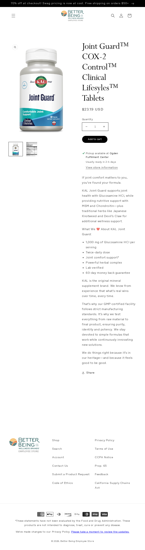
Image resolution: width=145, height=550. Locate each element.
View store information (102, 167)
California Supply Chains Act (112, 485)
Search (57, 448)
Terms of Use (104, 448)
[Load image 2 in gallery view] (32, 149)
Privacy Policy (104, 440)
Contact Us (60, 465)
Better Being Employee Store (77, 541)
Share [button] (90, 372)
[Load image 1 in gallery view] (15, 149)
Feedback (101, 474)
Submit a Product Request (70, 474)
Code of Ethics (62, 482)
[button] (11, 16)
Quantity (87, 119)
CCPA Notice (104, 457)
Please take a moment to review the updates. (100, 532)
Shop (55, 440)
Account (58, 457)
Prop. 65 (101, 465)
